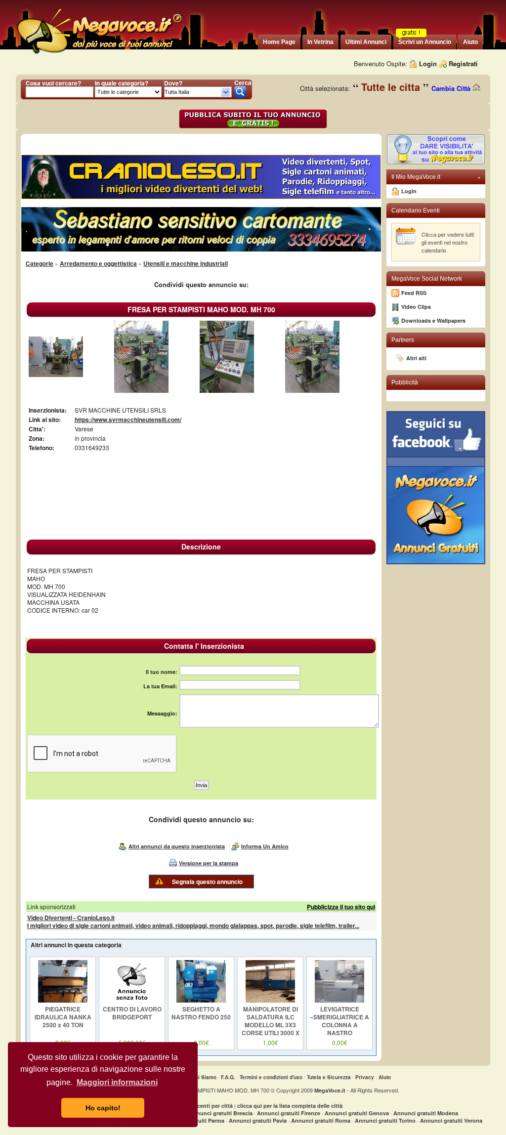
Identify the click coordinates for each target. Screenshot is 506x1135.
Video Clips (416, 306)
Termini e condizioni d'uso (271, 1077)
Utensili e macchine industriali (185, 263)
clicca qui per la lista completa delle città (289, 1105)
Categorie (39, 263)
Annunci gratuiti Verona (451, 1120)
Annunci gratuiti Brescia (221, 1113)
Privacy (364, 1077)
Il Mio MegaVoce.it (435, 177)
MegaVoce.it (329, 1090)
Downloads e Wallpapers (433, 320)
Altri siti (416, 358)
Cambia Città (451, 88)
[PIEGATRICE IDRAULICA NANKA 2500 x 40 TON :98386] (62, 1000)
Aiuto (385, 1077)
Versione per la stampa (208, 863)
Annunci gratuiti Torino (385, 1120)
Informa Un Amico (265, 846)
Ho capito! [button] (103, 1108)
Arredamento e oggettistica (98, 263)
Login (428, 63)
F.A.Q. (228, 1077)
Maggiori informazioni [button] (117, 1082)
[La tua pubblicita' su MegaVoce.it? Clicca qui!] (435, 162)
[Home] (99, 54)
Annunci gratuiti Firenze (288, 1113)
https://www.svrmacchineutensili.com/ (128, 419)
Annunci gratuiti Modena (425, 1113)
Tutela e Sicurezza (329, 1077)
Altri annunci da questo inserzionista (176, 846)
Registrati (463, 63)
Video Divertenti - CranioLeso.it (71, 917)
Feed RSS (413, 292)
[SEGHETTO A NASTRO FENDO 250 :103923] (201, 1000)
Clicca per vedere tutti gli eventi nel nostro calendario (448, 242)
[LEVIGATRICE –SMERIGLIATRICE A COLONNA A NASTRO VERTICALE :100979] (339, 1000)
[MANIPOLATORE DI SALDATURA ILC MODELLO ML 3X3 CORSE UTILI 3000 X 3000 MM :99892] (270, 1000)
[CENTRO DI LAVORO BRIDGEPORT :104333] (132, 1000)
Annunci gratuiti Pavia (258, 1120)
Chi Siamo (204, 1077)
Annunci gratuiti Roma (320, 1120)
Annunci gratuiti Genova (357, 1113)
